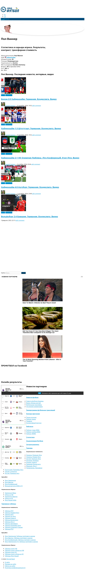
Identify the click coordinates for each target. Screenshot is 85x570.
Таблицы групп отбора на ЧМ (14, 550)
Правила (29, 421)
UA (5, 17)
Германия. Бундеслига (33, 464)
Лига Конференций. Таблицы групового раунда (20, 540)
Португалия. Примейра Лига (14, 470)
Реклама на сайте (10, 564)
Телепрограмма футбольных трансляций (40, 410)
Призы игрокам (31, 417)
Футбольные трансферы (34, 405)
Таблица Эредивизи (11, 524)
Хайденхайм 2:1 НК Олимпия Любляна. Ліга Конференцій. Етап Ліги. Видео (40, 157)
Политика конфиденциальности (15, 568)
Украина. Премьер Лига (34, 455)
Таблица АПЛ (9, 514)
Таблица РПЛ (9, 529)
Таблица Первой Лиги (12, 513)
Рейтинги (29, 426)
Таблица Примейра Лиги (13, 525)
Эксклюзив (8, 95)
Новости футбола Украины (34, 401)
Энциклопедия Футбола (34, 441)
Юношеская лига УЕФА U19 (13, 486)
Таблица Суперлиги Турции (14, 527)
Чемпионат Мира (10, 493)
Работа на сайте (10, 566)
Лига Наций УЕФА (10, 500)
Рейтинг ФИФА (31, 434)
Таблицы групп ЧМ (11, 549)
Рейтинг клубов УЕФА (33, 432)
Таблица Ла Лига (10, 516)
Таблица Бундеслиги (11, 520)
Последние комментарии (34, 407)
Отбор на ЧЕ (9, 498)
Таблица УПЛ (9, 511)
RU (5, 15)
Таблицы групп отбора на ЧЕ (14, 554)
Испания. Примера (32, 461)
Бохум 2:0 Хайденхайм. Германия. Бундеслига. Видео (29, 99)
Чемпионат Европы (11, 497)
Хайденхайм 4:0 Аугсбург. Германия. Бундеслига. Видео (30, 187)
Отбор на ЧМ (9, 495)
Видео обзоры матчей (33, 403)
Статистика (30, 437)
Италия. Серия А (31, 462)
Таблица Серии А (10, 518)
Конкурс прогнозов (33, 414)
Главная (6, 19)
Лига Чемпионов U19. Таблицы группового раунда (21, 542)
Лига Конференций (11, 484)
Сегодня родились (32, 444)
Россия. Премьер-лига (12, 473)
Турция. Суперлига (11, 471)
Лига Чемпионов (10, 480)
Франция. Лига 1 (31, 466)
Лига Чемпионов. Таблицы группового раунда (20, 536)
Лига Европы (9, 482)
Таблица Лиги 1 (10, 522)
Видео (3, 95)
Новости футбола (32, 397)
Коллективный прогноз (33, 423)
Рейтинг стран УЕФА (32, 430)
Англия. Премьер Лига (33, 459)
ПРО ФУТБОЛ (10, 559)
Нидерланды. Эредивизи (34, 468)
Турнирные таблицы (8, 504)
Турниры (29, 448)
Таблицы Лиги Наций (12, 556)
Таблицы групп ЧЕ (11, 552)
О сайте (7, 562)
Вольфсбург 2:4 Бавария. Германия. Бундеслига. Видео (29, 216)
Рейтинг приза (31, 419)
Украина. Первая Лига (33, 457)
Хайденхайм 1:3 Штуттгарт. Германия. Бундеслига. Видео (31, 128)
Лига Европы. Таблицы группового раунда (18, 538)
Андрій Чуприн (10, 106)
